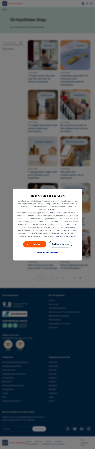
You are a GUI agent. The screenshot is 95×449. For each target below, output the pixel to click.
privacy (56, 236)
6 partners (50, 213)
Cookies (73, 230)
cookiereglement (69, 236)
